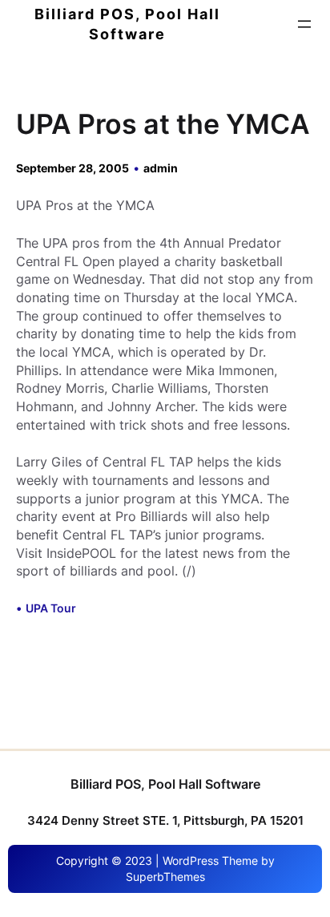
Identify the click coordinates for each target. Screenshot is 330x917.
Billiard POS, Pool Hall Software (165, 784)
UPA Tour (51, 608)
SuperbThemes (165, 876)
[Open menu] (304, 24)
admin (160, 168)
